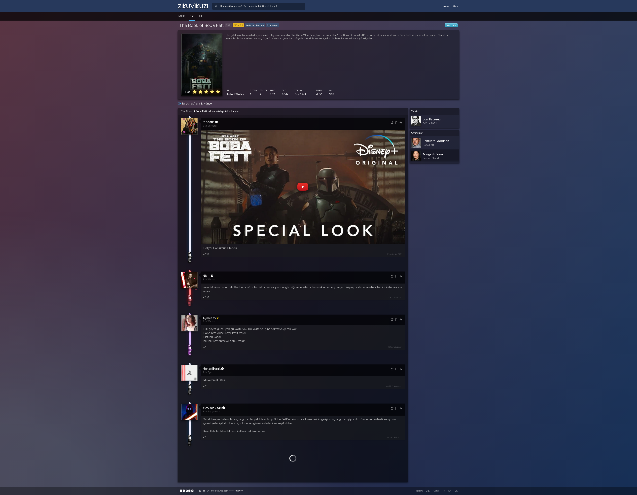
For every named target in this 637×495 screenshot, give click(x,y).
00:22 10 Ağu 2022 (393, 386)
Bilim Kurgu (272, 25)
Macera (260, 25)
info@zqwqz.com (219, 490)
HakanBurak (212, 369)
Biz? (428, 490)
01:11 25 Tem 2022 (394, 437)
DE (456, 490)
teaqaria (209, 122)
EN (449, 490)
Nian (206, 276)
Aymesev (209, 318)
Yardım (419, 490)
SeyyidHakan (212, 408)
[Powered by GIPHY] (236, 490)
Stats (436, 490)
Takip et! (451, 25)
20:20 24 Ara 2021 (394, 254)
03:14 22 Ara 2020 (394, 297)
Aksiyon (250, 25)
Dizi (192, 16)
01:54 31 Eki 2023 (394, 347)
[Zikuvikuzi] (193, 6)
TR (443, 490)
